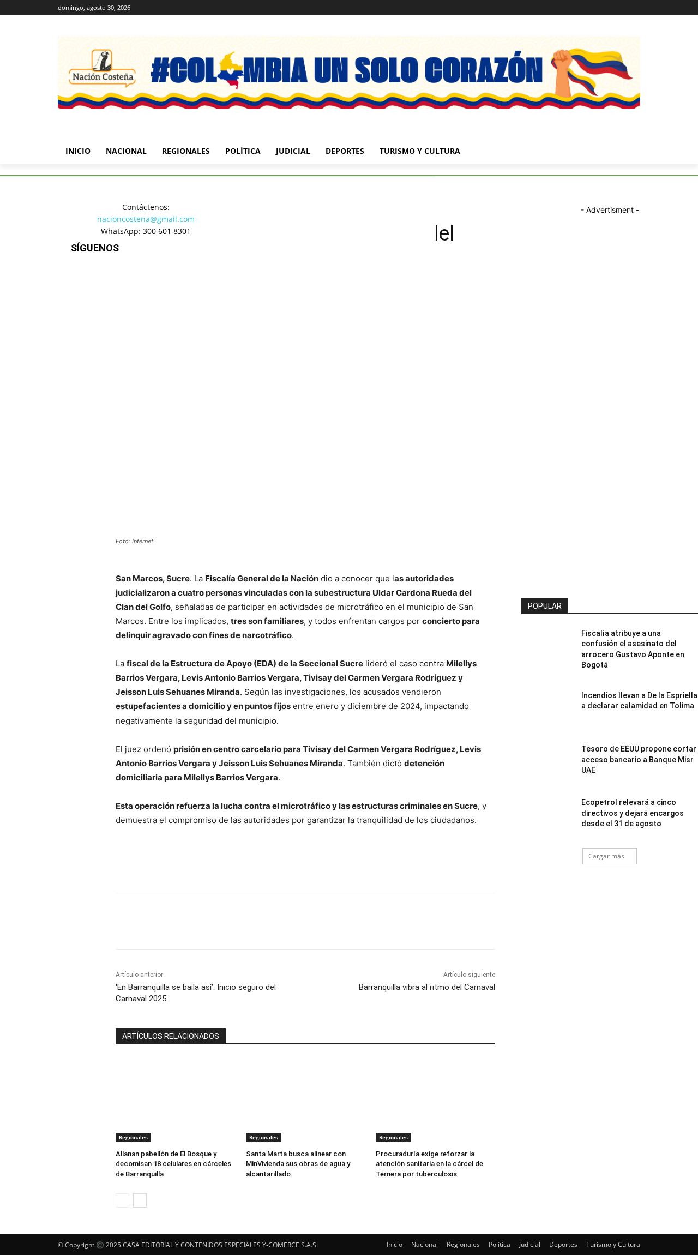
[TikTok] (81, 334)
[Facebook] (573, 8)
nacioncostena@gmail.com (146, 219)
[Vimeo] (618, 8)
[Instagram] (588, 8)
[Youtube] (634, 8)
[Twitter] (604, 8)
